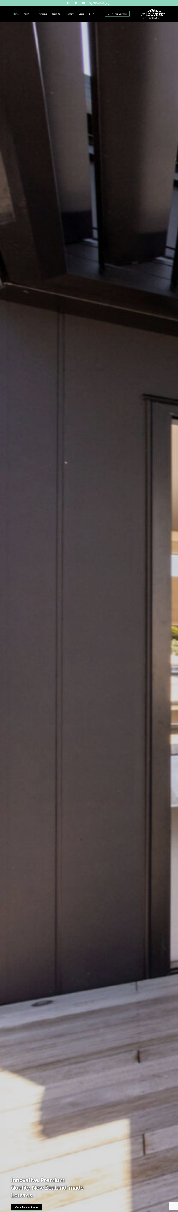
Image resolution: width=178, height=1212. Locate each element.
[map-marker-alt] (77, 3)
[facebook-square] (70, 3)
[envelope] (85, 3)
